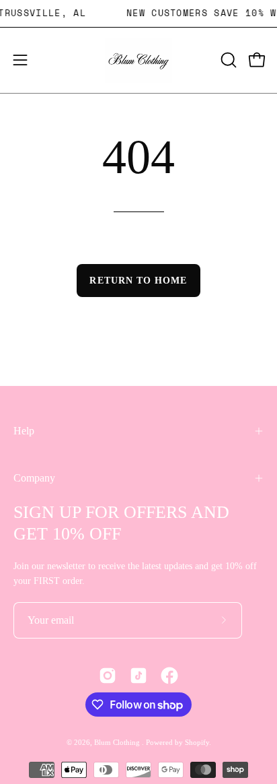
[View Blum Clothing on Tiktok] (138, 675)
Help (23, 430)
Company (34, 478)
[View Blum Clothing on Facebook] (169, 675)
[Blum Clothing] (138, 60)
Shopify (197, 742)
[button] (227, 60)
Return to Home (138, 280)
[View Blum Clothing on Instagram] (107, 675)
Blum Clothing (118, 742)
